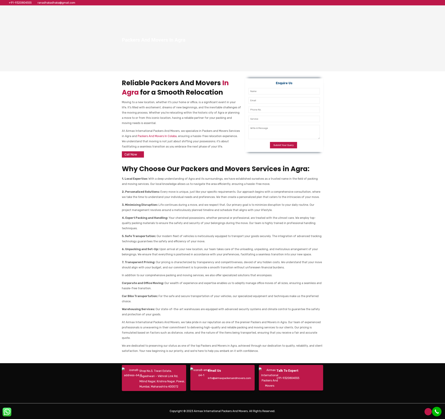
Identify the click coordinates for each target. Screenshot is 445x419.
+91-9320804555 (20, 2)
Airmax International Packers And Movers (221, 411)
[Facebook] (420, 2)
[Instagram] (438, 2)
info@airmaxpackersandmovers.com (229, 378)
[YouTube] (429, 2)
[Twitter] (424, 2)
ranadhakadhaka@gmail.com (56, 2)
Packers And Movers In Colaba (157, 136)
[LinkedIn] (434, 2)
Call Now (130, 154)
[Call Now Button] (437, 411)
